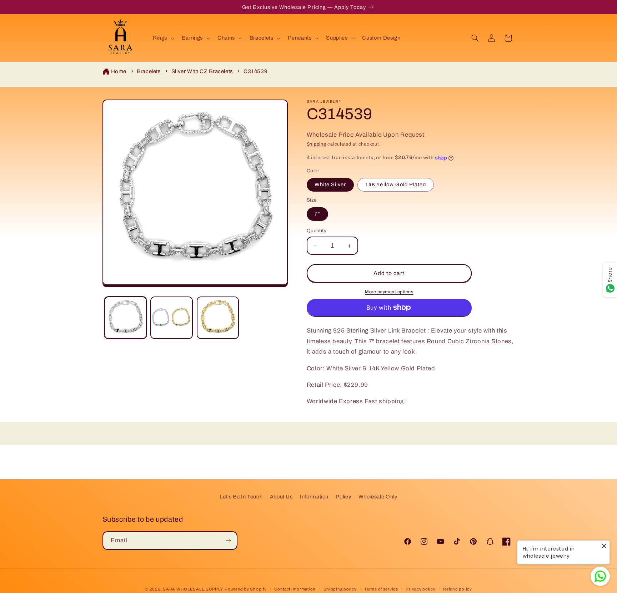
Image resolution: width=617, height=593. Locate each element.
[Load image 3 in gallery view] (218, 317)
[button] (162, 38)
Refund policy (457, 589)
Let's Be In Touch (241, 497)
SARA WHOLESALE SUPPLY (193, 589)
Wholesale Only (377, 497)
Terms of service (381, 589)
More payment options (389, 291)
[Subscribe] (228, 540)
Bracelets (149, 71)
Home (119, 71)
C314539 (255, 71)
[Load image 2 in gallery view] (171, 317)
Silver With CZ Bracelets (202, 71)
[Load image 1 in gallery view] (125, 317)
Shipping (316, 144)
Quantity (316, 230)
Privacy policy (420, 589)
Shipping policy (340, 589)
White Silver (330, 185)
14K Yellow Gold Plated (395, 185)
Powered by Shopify (245, 589)
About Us (281, 497)
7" (317, 214)
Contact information (295, 589)
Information (314, 497)
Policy (343, 497)
